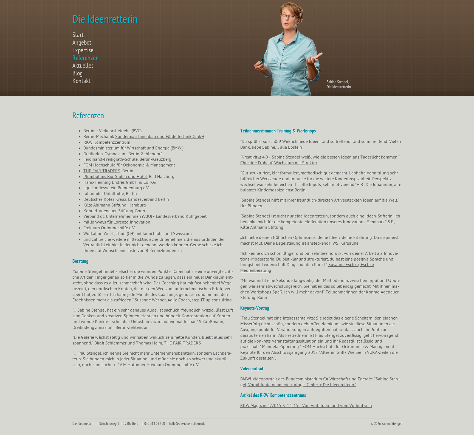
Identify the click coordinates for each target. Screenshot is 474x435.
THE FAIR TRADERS (101, 170)
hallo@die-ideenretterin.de (187, 423)
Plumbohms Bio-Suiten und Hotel (115, 176)
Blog (77, 73)
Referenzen (85, 58)
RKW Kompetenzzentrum (106, 142)
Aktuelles (83, 66)
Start (78, 35)
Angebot (81, 43)
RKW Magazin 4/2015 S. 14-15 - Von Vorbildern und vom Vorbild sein (306, 405)
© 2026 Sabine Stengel (386, 423)
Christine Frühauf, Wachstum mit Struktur (278, 162)
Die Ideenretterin (105, 19)
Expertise (83, 50)
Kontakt (81, 81)
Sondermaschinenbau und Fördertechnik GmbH (159, 136)
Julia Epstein (290, 147)
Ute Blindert (251, 206)
